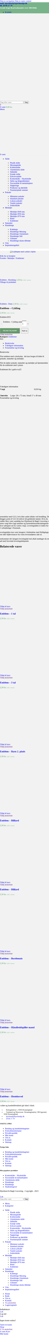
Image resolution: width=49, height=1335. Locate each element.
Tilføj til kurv (10, 331)
